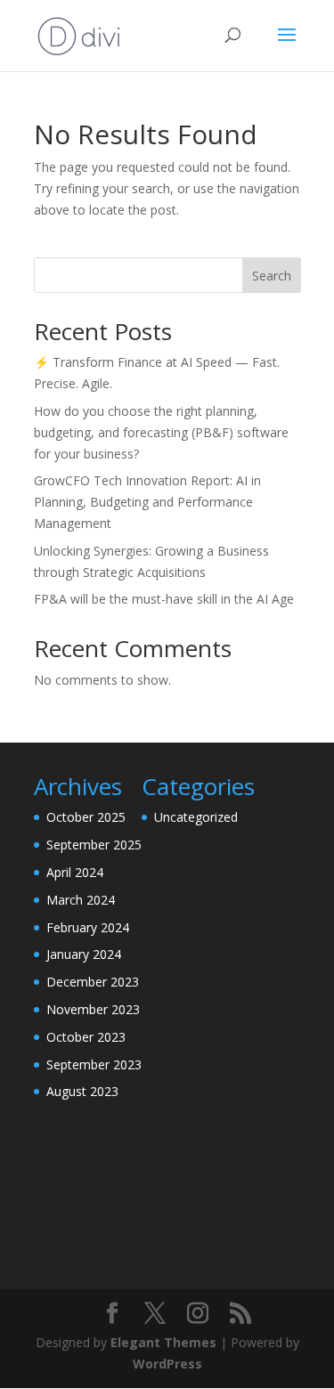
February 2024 (87, 927)
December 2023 (92, 981)
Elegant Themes (163, 1342)
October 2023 (86, 1036)
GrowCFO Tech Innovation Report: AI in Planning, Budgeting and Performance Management (147, 502)
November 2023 (93, 1009)
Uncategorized (196, 816)
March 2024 (80, 899)
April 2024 (74, 872)
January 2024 (83, 954)
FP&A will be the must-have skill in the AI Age (164, 598)
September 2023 (94, 1064)
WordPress (167, 1363)
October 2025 (86, 816)
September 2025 (94, 844)
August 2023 (82, 1091)
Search (271, 275)
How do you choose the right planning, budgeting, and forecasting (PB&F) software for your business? (161, 432)
